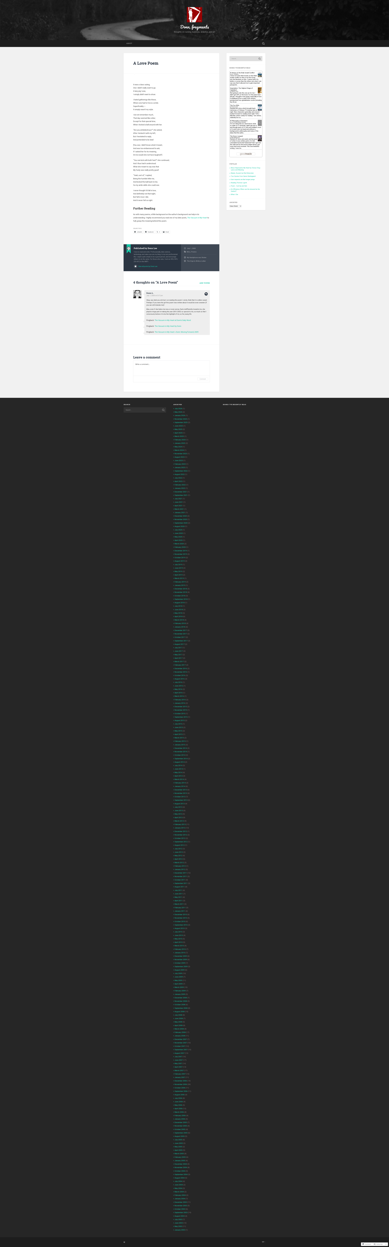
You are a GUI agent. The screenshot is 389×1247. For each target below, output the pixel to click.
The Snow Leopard (236, 136)
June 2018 (179, 610)
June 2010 (179, 935)
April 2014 (179, 776)
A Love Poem (145, 63)
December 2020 (181, 516)
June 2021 (179, 502)
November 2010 (181, 918)
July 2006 (178, 1098)
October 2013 (180, 797)
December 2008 (181, 998)
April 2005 (179, 1150)
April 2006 (179, 1109)
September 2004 (181, 1174)
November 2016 (181, 672)
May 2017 (178, 655)
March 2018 (179, 620)
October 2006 (180, 1088)
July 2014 (178, 765)
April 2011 (179, 901)
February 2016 (180, 700)
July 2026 (178, 409)
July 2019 (178, 565)
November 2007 (181, 1043)
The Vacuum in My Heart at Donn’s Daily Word (173, 320)
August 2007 (180, 1053)
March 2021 (179, 509)
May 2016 (178, 689)
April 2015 (179, 734)
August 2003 (180, 1216)
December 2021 (181, 492)
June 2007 (179, 1060)
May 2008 (178, 1022)
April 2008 (179, 1025)
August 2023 (180, 457)
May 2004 (178, 1188)
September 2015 (181, 717)
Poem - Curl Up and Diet (239, 186)
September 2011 (181, 883)
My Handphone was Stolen (196, 257)
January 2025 (180, 443)
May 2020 (178, 537)
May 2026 (178, 412)
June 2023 (179, 460)
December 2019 (181, 551)
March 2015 (179, 738)
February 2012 (180, 866)
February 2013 (180, 824)
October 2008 (180, 1005)
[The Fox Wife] (260, 110)
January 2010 (180, 953)
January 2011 (180, 911)
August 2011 (180, 887)
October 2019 (180, 558)
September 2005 (181, 1133)
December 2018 (181, 589)
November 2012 (181, 835)
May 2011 (178, 897)
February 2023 (180, 464)
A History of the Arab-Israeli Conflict (242, 73)
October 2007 (180, 1046)
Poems (194, 252)
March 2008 (179, 1029)
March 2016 (179, 696)
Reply (206, 294)
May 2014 (178, 772)
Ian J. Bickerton (235, 74)
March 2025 (179, 436)
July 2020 (178, 530)
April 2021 (179, 506)
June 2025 (179, 426)
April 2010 (179, 942)
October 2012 (180, 838)
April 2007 (179, 1067)
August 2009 (180, 970)
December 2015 (181, 707)
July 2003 (178, 1219)
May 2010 (178, 939)
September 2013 (181, 800)
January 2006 (180, 1119)
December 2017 (181, 630)
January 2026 (180, 415)
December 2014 (181, 748)
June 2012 (179, 852)
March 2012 (179, 863)
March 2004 (179, 1192)
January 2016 (180, 703)
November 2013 (181, 793)
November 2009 (181, 960)
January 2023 (180, 467)
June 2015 (179, 727)
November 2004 (181, 1167)
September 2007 (181, 1050)
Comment (203, 379)
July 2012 (178, 849)
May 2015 (178, 731)
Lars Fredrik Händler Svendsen (238, 122)
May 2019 (178, 571)
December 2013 (181, 790)
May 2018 (178, 613)
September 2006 (181, 1091)
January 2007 (180, 1077)
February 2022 (180, 485)
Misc (188, 252)
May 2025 (178, 429)
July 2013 (178, 807)
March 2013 (179, 821)
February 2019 (180, 582)
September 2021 (181, 495)
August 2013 (180, 804)
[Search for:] (245, 58)
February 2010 (180, 949)
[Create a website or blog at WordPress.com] (124, 1242)
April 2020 (179, 540)
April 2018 (179, 616)
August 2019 (180, 561)
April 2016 (179, 693)
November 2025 (181, 419)
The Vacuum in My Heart (197, 218)
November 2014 (181, 752)
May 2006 (178, 1105)
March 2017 (179, 661)
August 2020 (180, 526)
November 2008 (181, 1001)
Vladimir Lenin (234, 91)
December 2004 (181, 1164)
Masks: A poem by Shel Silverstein (242, 173)
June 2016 (179, 686)
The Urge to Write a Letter (196, 261)
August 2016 (180, 679)
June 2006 (179, 1102)
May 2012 (178, 856)
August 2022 (180, 474)
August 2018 (180, 603)
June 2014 (179, 769)
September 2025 (181, 422)
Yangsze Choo (234, 106)
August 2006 (180, 1095)
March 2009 (179, 987)
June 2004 (179, 1185)
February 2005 (180, 1157)
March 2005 (179, 1154)
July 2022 (178, 478)
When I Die (234, 194)
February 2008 (180, 1032)
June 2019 (179, 568)
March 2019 (179, 578)
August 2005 (180, 1136)
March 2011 (179, 904)
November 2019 (181, 554)
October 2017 (180, 637)
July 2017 (178, 648)
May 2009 (178, 980)
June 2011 (179, 894)
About (129, 43)
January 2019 (180, 585)
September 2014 (181, 759)
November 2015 (181, 710)
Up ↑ (263, 1242)
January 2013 (180, 828)
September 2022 (181, 471)
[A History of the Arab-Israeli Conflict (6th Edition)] (260, 76)
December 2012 (181, 831)
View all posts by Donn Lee (147, 266)
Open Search (263, 43)
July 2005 (178, 1140)
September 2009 (181, 966)
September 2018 (181, 599)
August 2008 (180, 1012)
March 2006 (179, 1112)
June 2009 (179, 977)
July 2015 (178, 724)
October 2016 (180, 675)
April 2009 (179, 984)
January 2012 (180, 869)
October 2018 (180, 596)
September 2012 (181, 842)
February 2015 (180, 741)
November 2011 (181, 876)
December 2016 (181, 668)
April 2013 (179, 817)
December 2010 (181, 914)
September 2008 (181, 1008)
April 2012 (179, 859)
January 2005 (180, 1161)
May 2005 (178, 1147)
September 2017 (181, 641)
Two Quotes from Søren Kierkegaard (243, 176)
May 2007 (178, 1063)
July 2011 (178, 890)
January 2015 (180, 745)
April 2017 (179, 658)
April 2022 (179, 481)
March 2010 (179, 946)
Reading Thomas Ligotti (239, 183)
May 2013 (178, 814)
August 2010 (180, 928)
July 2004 (178, 1181)
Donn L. (149, 293)
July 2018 (178, 606)
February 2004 (180, 1195)
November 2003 (181, 1206)
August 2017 (180, 644)
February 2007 (180, 1074)
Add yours (204, 283)
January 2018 (180, 627)
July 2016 (178, 682)
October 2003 (180, 1209)
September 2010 (181, 925)
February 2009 (180, 991)
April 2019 (179, 575)
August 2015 (180, 720)
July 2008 (178, 1015)
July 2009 (178, 973)
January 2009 (180, 994)
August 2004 (180, 1178)
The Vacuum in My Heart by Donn (168, 326)
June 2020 (179, 533)
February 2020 (180, 547)
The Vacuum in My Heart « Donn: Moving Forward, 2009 (176, 332)
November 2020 (181, 519)
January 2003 (180, 1230)
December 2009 (181, 956)
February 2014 (180, 783)
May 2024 (178, 447)
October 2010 (180, 921)
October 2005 (180, 1129)
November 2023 (181, 454)
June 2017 (179, 651)
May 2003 (178, 1226)
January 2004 (180, 1199)
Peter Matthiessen (235, 137)
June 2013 (179, 811)
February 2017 (180, 665)
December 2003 (181, 1202)
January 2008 (180, 1036)
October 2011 (180, 880)
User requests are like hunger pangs (243, 179)
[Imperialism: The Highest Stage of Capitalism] (260, 93)
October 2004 (180, 1171)
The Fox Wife (234, 105)
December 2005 (181, 1122)
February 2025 (180, 440)
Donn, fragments (194, 26)
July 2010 (178, 932)
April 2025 (179, 433)
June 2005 (179, 1143)
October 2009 (180, 963)
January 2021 (180, 512)
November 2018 (181, 592)
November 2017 (181, 634)
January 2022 (180, 488)
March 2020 (179, 544)
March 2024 (179, 450)
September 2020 (181, 523)
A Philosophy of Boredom (238, 121)
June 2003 (179, 1223)
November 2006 (181, 1084)
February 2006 (180, 1115)
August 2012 (180, 845)
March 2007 (179, 1070)
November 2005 (181, 1126)
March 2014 (179, 779)
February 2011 (180, 908)
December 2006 (181, 1081)
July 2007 (178, 1057)
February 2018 (180, 623)
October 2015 (180, 714)
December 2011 (181, 873)
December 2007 (181, 1039)
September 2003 (181, 1212)
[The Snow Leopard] (260, 141)
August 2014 (180, 762)
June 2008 (179, 1018)
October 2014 (180, 755)
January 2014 (180, 786)
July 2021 (178, 499)
